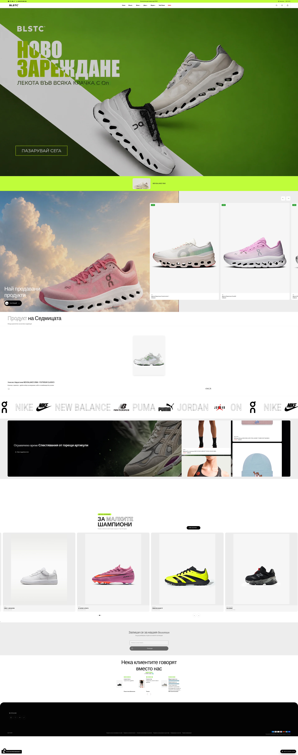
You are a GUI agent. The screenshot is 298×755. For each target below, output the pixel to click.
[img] (149, 672)
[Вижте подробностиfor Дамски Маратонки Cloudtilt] (255, 248)
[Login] (282, 5)
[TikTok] (14, 1)
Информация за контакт (176, 732)
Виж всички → (193, 527)
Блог (104, 715)
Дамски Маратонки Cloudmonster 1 (160, 296)
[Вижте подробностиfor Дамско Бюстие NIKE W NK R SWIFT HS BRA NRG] (206, 442)
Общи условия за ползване (173, 711)
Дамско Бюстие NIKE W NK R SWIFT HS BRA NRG (195, 470)
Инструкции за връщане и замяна (174, 718)
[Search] (276, 5)
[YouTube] (12, 1)
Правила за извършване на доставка (161, 732)
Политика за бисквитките (172, 722)
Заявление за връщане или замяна (175, 714)
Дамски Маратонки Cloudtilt (229, 296)
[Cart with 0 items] (287, 5)
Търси (104, 717)
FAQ (167, 724)
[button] (287, 5)
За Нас (105, 711)
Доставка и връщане (171, 716)
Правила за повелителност (130, 732)
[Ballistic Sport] (13, 5)
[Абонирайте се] (287, 713)
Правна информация (187, 732)
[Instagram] (10, 1)
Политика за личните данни (173, 720)
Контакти (105, 713)
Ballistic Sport (276, 734)
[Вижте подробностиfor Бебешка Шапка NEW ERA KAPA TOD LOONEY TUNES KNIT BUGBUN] (257, 449)
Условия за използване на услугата (144, 732)
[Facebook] (8, 1)
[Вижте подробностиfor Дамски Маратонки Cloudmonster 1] (184, 248)
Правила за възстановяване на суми (114, 732)
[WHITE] (9, 389)
